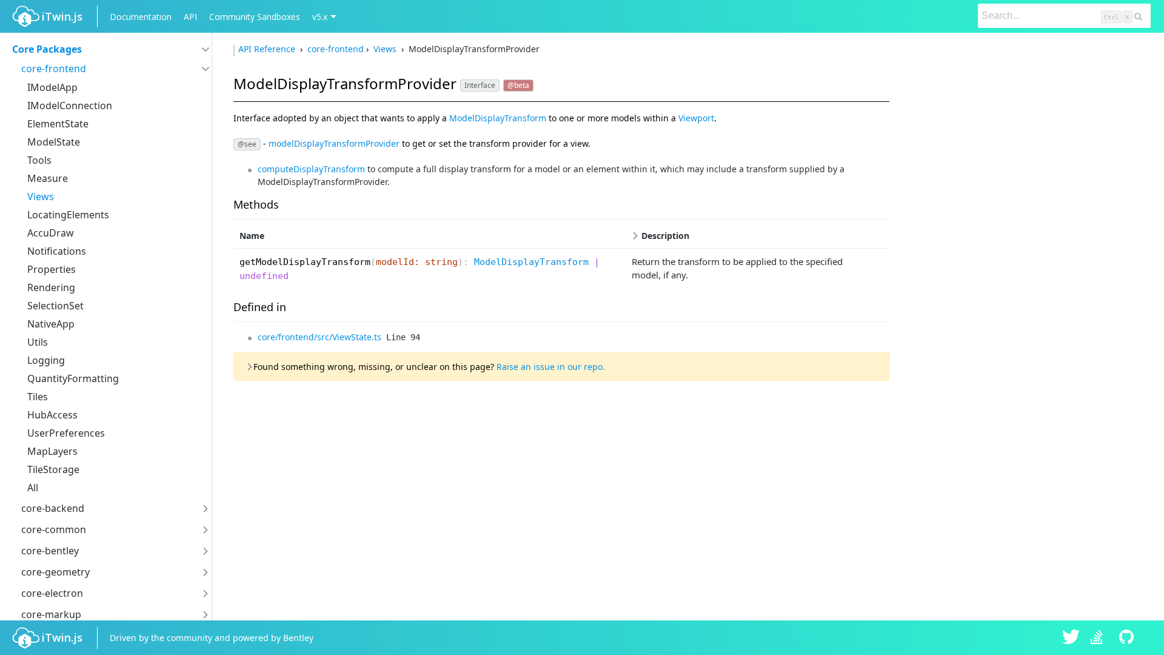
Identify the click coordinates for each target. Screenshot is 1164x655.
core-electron (52, 593)
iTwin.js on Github (1128, 638)
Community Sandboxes (254, 16)
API (190, 16)
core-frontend (53, 68)
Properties (51, 269)
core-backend (52, 508)
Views (40, 196)
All (32, 487)
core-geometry (55, 572)
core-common (53, 529)
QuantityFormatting (73, 378)
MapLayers (52, 451)
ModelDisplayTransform (497, 118)
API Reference (268, 49)
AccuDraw (50, 233)
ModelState (53, 142)
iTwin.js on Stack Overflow (1100, 638)
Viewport (696, 118)
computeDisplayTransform (311, 169)
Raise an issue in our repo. (551, 366)
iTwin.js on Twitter (1071, 638)
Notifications (56, 251)
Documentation (141, 16)
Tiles (37, 396)
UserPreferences (66, 433)
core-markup (51, 614)
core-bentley (50, 550)
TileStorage (53, 469)
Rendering (51, 287)
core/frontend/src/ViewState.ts (319, 337)
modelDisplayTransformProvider (334, 143)
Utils (37, 342)
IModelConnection (69, 105)
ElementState (58, 123)
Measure (47, 178)
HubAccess (52, 415)
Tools (39, 160)
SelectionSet (55, 305)
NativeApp (51, 324)
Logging (46, 360)
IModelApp (52, 87)
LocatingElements (68, 214)
